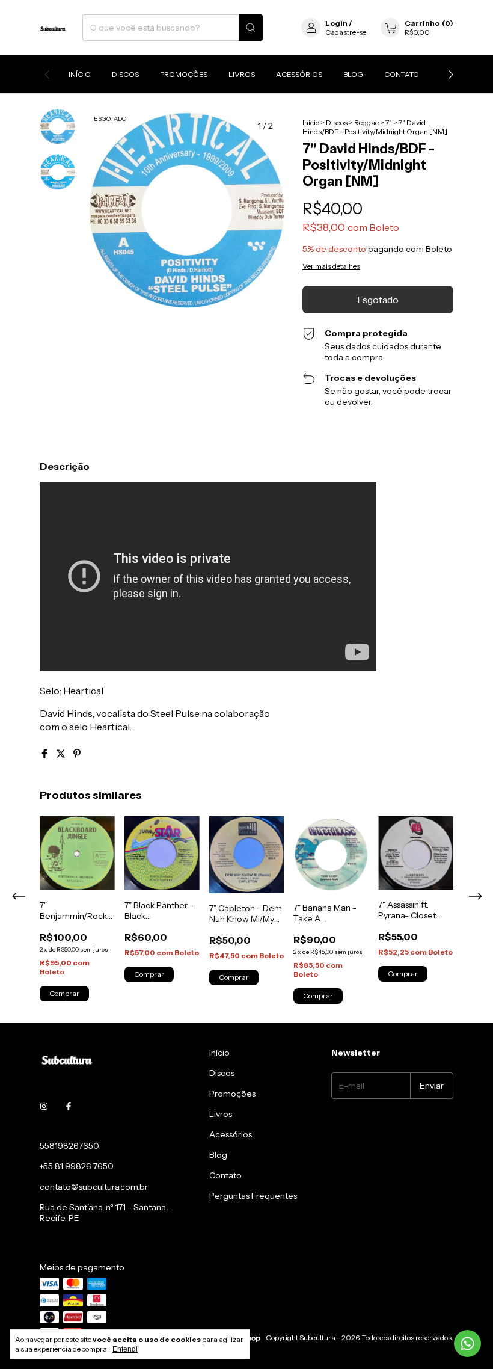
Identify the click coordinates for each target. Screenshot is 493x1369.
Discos (125, 74)
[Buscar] (251, 27)
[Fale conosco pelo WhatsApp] (467, 1343)
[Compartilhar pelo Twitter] (61, 754)
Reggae (366, 122)
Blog (353, 74)
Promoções (183, 74)
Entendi (125, 1349)
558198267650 (69, 1145)
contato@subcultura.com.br (94, 1186)
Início (80, 74)
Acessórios (299, 74)
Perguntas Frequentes (253, 1195)
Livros (241, 74)
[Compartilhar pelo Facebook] (45, 754)
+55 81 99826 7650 (77, 1166)
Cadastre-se (345, 32)
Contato (401, 74)
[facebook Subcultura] (68, 1106)
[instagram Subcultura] (44, 1106)
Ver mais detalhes (331, 266)
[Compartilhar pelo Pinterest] (77, 754)
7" (388, 122)
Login (336, 23)
